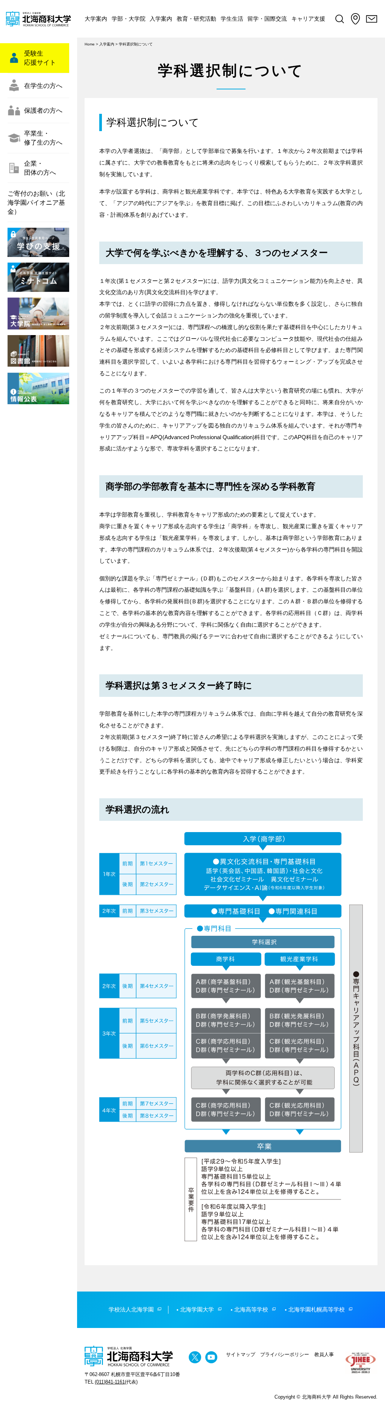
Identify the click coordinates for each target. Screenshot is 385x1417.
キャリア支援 (308, 18)
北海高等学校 (251, 1309)
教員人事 (324, 1354)
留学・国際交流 (267, 18)
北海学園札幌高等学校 (316, 1309)
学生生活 (232, 18)
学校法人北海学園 (131, 1309)
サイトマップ (240, 1354)
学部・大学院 (129, 18)
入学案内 (161, 18)
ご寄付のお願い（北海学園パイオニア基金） (36, 202)
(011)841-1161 (110, 1382)
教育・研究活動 (196, 18)
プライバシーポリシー (284, 1354)
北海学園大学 (197, 1309)
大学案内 (96, 18)
